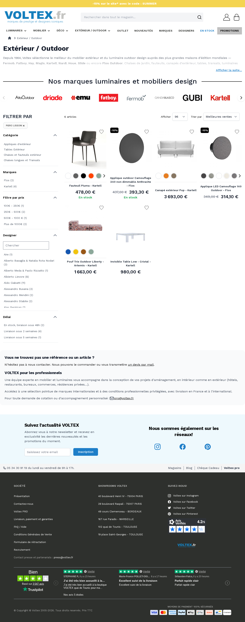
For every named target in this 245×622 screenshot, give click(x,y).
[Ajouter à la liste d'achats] (101, 131)
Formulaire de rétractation (30, 542)
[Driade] (52, 97)
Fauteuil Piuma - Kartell (85, 185)
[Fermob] (136, 97)
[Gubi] (192, 97)
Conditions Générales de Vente (33, 534)
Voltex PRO (21, 511)
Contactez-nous (23, 503)
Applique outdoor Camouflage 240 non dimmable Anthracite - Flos (130, 181)
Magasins (174, 468)
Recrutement (22, 549)
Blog (189, 468)
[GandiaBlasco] (164, 97)
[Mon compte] (225, 17)
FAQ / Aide (20, 526)
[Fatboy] (108, 98)
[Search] (199, 17)
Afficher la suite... (229, 70)
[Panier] (235, 17)
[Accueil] (9, 38)
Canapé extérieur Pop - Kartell (176, 190)
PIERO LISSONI (14, 125)
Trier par (196, 116)
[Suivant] (241, 98)
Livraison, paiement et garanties (33, 519)
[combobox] (142, 17)
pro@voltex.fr (124, 398)
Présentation (22, 496)
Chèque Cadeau (208, 468)
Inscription (85, 452)
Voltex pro (232, 468)
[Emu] (80, 97)
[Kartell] (220, 97)
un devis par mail (141, 364)
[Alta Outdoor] (24, 98)
